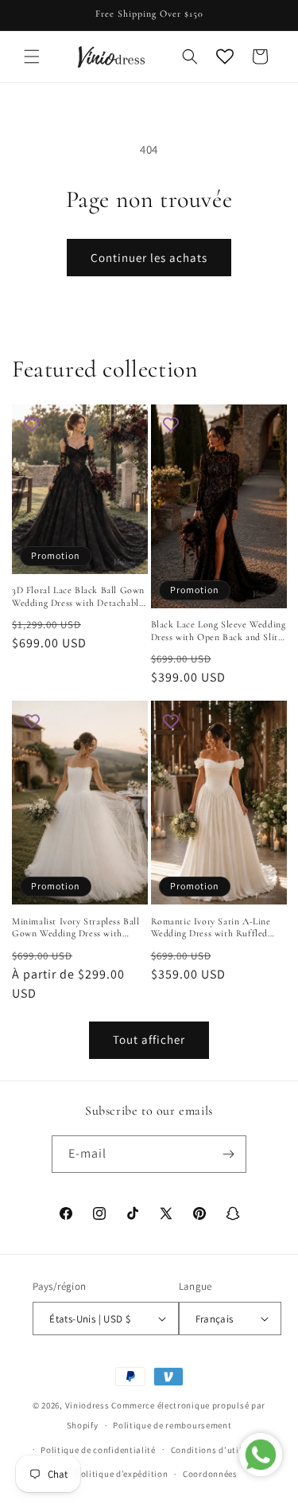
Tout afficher (149, 1039)
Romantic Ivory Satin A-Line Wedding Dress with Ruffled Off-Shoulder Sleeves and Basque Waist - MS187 (211, 928)
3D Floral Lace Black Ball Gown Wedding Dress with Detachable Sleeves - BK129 (78, 596)
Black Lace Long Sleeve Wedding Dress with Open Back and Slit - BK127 (218, 631)
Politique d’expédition (121, 1473)
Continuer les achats (149, 257)
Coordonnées (210, 1473)
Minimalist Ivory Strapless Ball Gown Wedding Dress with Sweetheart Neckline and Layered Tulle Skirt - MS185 (76, 928)
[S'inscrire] (228, 1154)
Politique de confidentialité (98, 1449)
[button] (31, 56)
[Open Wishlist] (224, 56)
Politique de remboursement (172, 1425)
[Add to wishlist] (32, 424)
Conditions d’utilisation (222, 1449)
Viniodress (87, 1405)
